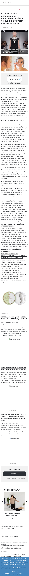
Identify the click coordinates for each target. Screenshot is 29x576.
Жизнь (7, 536)
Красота (11, 9)
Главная (4, 9)
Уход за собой (21, 9)
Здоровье (22, 533)
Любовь (10, 533)
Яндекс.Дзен (13, 473)
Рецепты (4, 533)
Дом (3, 536)
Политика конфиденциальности (14, 572)
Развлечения (14, 536)
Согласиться (14, 567)
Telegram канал (13, 79)
